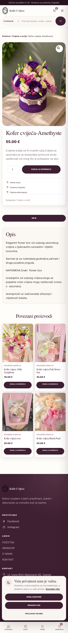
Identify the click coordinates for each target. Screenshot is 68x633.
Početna (6, 36)
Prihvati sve (34, 605)
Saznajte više (53, 589)
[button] (59, 48)
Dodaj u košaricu (41, 169)
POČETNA (8, 542)
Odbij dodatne (33, 597)
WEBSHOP (8, 548)
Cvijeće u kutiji (19, 36)
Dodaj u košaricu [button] (18, 384)
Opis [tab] (34, 218)
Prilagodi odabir (34, 614)
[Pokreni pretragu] (61, 21)
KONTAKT (8, 559)
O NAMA (7, 553)
